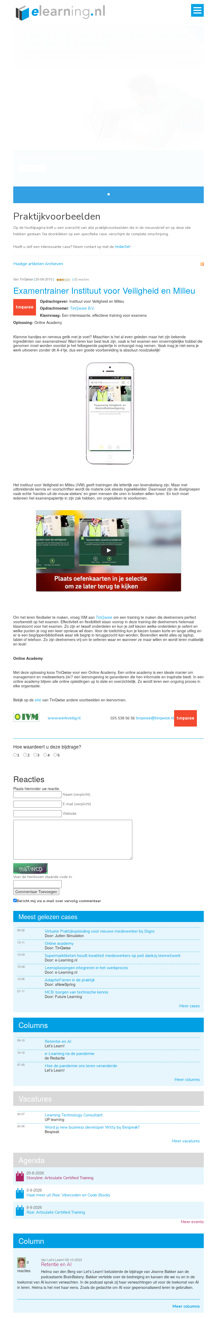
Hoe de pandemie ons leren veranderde (81, 1065)
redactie (122, 246)
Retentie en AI (58, 1041)
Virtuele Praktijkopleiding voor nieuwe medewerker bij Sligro (100, 931)
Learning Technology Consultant (74, 1115)
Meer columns (187, 1079)
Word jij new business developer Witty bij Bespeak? (92, 1127)
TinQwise (104, 617)
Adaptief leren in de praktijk (70, 980)
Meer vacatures (186, 1141)
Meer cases (189, 1006)
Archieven (54, 263)
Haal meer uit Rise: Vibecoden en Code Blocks (68, 1195)
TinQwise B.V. (81, 308)
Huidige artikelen (28, 263)
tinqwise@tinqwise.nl (155, 718)
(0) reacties (81, 279)
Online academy (59, 943)
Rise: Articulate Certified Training (55, 1212)
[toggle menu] (197, 10)
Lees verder (189, 63)
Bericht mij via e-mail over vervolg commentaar (59, 900)
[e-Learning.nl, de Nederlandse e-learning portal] (59, 12)
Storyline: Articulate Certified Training (59, 1178)
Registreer (32, 168)
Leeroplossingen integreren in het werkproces (86, 967)
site (38, 700)
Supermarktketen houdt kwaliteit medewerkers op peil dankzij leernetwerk (112, 955)
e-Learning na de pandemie (69, 1053)
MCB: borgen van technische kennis (76, 992)
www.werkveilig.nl (64, 718)
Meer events (192, 1222)
